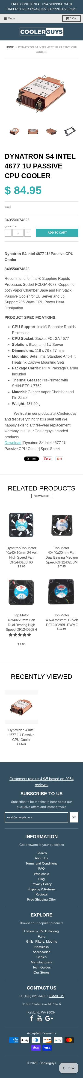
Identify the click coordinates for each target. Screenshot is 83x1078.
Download (13, 443)
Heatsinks (41, 947)
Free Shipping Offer (41, 899)
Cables (41, 957)
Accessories (41, 952)
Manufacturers (41, 962)
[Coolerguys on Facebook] (31, 1018)
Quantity (10, 226)
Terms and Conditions (41, 863)
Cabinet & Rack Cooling (41, 931)
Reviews (42, 894)
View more (41, 496)
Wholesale (41, 874)
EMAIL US (56, 996)
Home (10, 47)
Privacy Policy (42, 884)
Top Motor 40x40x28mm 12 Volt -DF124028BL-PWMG (61, 620)
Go (74, 817)
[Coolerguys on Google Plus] (49, 1018)
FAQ (41, 868)
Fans (41, 936)
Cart (73, 18)
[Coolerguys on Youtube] (39, 1018)
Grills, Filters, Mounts (41, 941)
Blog (41, 879)
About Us (41, 858)
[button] (20, 635)
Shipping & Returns (41, 889)
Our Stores (42, 972)
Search (41, 853)
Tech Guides (42, 967)
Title (8, 207)
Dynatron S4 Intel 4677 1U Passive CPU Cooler (21, 735)
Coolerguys (47, 1063)
